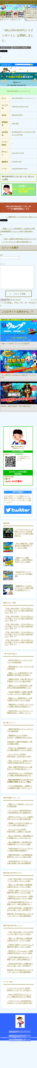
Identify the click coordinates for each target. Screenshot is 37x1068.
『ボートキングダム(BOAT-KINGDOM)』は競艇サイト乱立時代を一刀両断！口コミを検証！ (19, 837)
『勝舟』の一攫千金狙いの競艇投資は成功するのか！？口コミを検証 (19, 946)
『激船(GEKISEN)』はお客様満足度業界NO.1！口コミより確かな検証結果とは (20, 862)
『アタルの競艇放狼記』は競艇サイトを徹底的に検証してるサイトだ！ (19, 793)
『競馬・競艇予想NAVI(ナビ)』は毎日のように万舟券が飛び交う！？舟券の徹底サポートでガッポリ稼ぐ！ (19, 775)
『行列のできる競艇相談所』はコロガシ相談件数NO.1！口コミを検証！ (20, 755)
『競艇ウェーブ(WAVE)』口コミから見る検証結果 (20, 812)
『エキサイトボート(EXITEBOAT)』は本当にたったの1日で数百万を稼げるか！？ (20, 1008)
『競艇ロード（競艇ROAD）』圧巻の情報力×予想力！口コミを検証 (24, 566)
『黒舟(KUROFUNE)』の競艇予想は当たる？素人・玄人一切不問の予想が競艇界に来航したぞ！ (20, 971)
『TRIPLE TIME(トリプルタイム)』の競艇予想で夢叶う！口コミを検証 (20, 952)
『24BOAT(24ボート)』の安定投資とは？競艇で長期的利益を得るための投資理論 (20, 781)
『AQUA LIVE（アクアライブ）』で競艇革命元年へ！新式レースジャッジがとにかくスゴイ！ (20, 718)
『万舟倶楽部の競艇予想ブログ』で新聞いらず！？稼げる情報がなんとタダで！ (19, 965)
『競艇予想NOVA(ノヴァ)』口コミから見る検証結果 (20, 736)
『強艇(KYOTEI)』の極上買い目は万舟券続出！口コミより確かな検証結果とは (20, 687)
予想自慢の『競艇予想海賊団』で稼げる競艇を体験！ (19, 749)
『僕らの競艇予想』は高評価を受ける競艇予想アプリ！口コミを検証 (24, 552)
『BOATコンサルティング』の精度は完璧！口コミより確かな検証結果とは (20, 824)
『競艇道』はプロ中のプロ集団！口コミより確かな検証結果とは (19, 831)
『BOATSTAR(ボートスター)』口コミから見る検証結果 (19, 668)
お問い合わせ (13, 1038)
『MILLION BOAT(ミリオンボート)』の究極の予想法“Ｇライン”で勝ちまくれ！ (20, 787)
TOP (11, 12)
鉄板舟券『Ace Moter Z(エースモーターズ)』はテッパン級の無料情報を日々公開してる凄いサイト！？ (20, 977)
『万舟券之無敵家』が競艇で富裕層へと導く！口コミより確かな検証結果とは (19, 699)
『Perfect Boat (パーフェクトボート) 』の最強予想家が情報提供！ (20, 856)
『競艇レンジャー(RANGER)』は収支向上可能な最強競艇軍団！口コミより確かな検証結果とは (17, 238)
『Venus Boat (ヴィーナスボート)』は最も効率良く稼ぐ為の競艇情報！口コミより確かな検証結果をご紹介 (19, 869)
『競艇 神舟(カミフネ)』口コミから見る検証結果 (20, 674)
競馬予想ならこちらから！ (16, 1042)
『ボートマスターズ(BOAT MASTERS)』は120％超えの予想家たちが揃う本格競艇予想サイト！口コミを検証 (19, 762)
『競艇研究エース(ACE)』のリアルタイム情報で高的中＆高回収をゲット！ (24, 594)
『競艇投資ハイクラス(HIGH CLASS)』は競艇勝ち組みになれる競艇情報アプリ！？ (20, 743)
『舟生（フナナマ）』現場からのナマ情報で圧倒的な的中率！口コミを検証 (19, 768)
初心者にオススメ (6, 47)
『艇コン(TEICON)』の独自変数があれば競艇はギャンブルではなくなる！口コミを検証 (20, 843)
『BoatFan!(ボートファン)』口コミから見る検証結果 (23, 580)
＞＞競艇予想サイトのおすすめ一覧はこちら (21, 223)
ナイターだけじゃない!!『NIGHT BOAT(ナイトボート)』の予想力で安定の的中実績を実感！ (20, 996)
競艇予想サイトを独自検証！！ (21, 47)
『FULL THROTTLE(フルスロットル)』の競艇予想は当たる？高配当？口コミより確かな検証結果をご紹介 (20, 1002)
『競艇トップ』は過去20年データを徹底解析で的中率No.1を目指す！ (20, 680)
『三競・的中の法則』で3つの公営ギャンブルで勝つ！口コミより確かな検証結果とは (19, 617)
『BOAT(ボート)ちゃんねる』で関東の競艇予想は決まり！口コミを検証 (20, 958)
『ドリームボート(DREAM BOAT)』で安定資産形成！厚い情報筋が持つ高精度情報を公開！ (20, 818)
